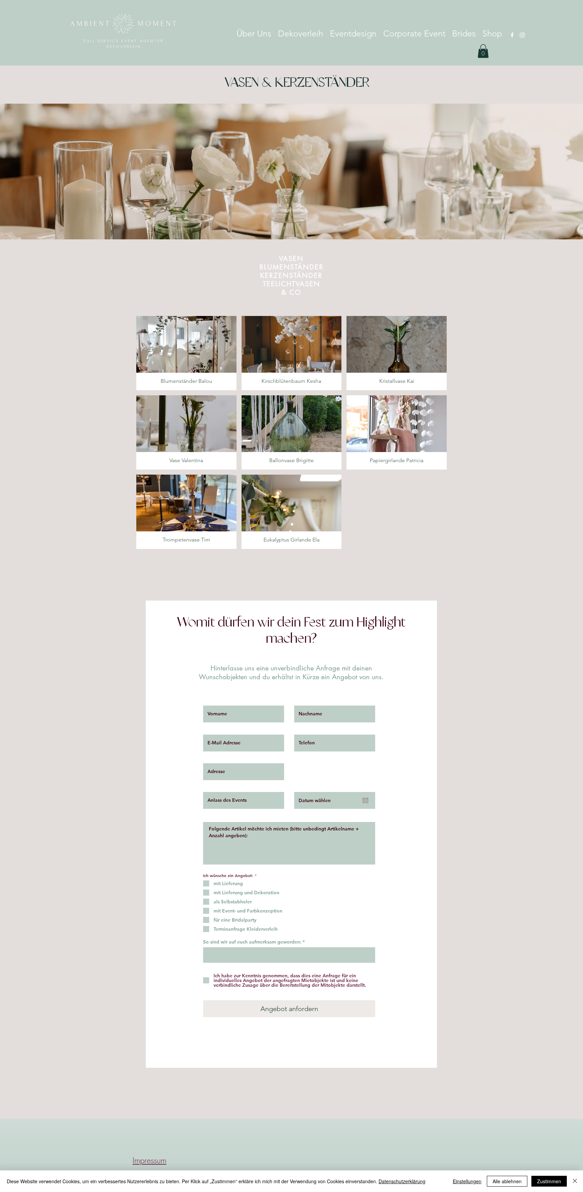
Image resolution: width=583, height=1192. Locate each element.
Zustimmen (549, 1181)
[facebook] (512, 35)
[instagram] (522, 35)
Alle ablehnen (507, 1181)
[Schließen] (575, 1181)
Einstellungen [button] (467, 1181)
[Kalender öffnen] (365, 800)
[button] (483, 51)
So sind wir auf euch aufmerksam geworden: (252, 941)
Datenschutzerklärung (402, 1181)
